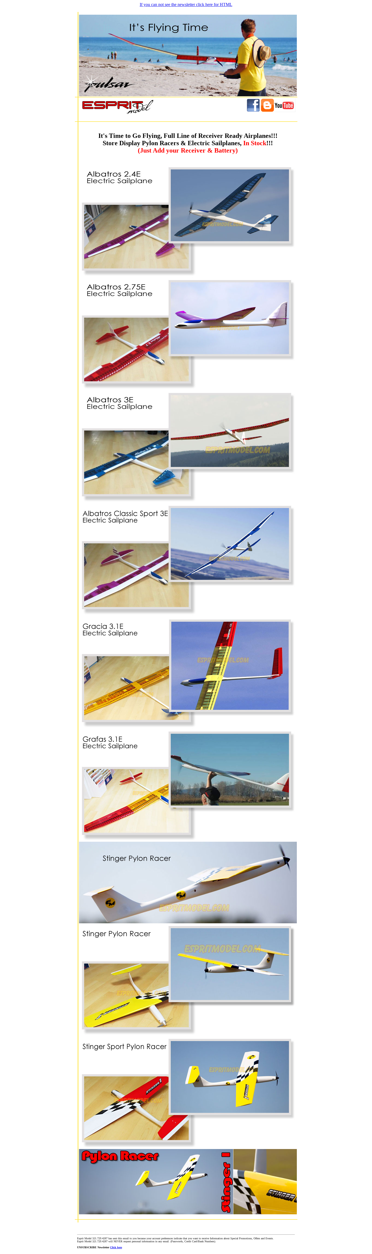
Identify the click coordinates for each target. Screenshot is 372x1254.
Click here (116, 1247)
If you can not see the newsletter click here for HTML (186, 4)
